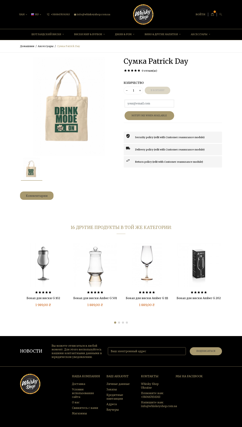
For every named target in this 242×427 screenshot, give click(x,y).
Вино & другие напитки (161, 34)
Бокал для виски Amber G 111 (147, 298)
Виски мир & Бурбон (88, 34)
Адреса (111, 404)
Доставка (78, 384)
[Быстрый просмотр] (50, 271)
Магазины (79, 413)
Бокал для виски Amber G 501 (95, 298)
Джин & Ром (123, 34)
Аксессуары (199, 34)
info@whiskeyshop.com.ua (92, 14)
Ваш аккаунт (117, 376)
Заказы (111, 389)
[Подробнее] (58, 271)
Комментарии (37, 196)
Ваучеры (112, 409)
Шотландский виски (46, 34)
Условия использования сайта (83, 393)
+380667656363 (60, 14)
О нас (76, 402)
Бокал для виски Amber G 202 (199, 298)
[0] (212, 14)
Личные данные (118, 384)
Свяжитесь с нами (85, 408)
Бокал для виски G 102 (43, 298)
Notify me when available (149, 115)
